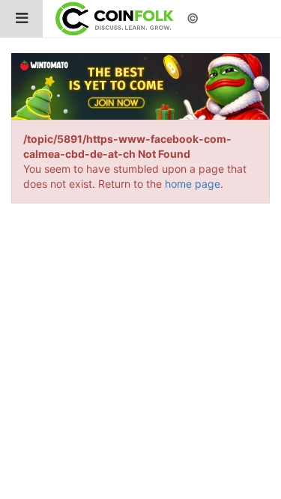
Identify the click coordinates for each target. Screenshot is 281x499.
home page (192, 183)
